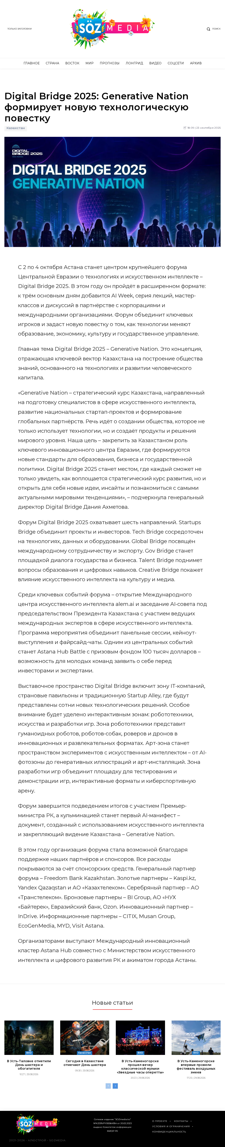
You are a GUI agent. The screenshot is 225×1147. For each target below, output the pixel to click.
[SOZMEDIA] (112, 29)
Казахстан (16, 128)
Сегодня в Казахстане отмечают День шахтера (85, 1063)
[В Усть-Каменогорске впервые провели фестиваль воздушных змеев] (196, 1038)
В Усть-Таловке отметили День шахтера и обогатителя (29, 1065)
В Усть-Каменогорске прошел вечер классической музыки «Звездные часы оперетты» (140, 1066)
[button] (213, 29)
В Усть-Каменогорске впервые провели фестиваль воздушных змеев (196, 1066)
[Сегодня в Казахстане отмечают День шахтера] (84, 1038)
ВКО (29, 1052)
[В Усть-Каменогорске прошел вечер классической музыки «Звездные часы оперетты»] (140, 1038)
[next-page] (115, 1086)
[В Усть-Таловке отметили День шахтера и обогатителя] (29, 1038)
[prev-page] (108, 1086)
